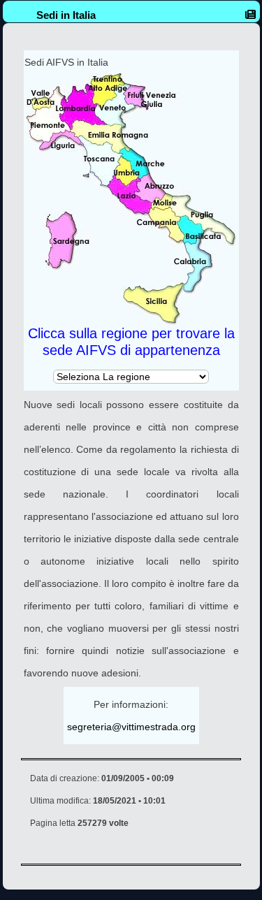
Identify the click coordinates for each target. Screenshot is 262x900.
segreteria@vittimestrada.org (131, 726)
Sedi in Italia (66, 15)
